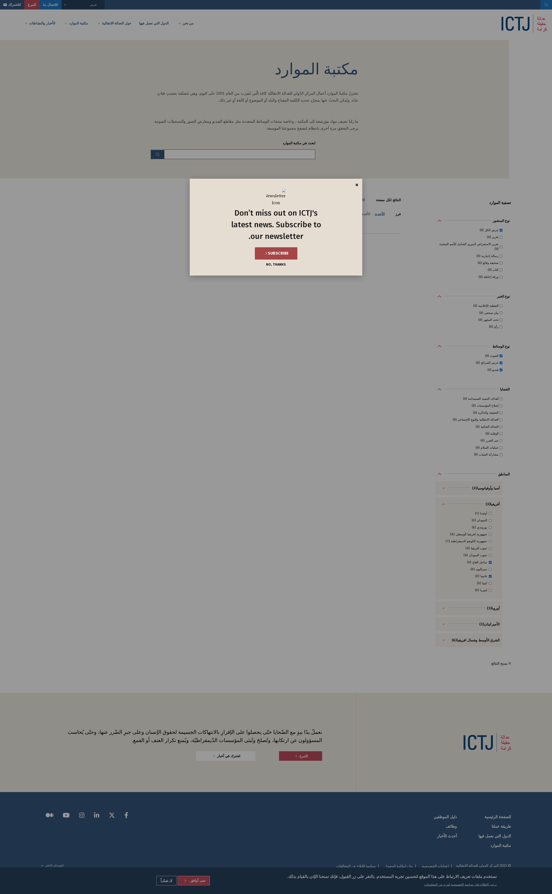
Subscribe (278, 253)
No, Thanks (276, 264)
